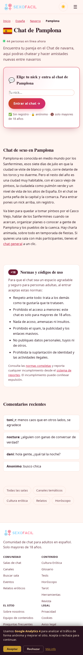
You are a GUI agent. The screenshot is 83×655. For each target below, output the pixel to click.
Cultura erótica (17, 501)
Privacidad (49, 611)
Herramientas (51, 594)
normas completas (38, 366)
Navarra (35, 21)
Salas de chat (12, 563)
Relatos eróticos (14, 588)
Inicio (6, 21)
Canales (8, 569)
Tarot (45, 588)
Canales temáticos (49, 490)
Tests (45, 575)
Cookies (47, 618)
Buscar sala (11, 575)
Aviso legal (49, 624)
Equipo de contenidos (18, 618)
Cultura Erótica (52, 563)
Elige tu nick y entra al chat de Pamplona (38, 80)
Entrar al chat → (26, 103)
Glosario (47, 569)
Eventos (8, 582)
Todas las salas (17, 490)
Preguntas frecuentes (18, 624)
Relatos (41, 501)
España (20, 21)
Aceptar (12, 649)
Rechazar (33, 649)
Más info (51, 649)
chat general (12, 244)
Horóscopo (63, 501)
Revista (46, 601)
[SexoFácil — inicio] (23, 7)
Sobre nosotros (13, 611)
